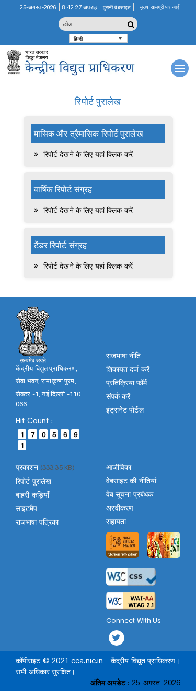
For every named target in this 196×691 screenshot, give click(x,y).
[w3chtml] (131, 601)
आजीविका (118, 466)
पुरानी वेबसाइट (117, 7)
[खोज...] (130, 24)
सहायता (116, 521)
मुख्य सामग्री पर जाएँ (159, 6)
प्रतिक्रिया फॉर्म (126, 382)
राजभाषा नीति (123, 355)
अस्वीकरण (120, 507)
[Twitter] (116, 638)
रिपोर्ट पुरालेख (33, 481)
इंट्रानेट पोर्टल (125, 409)
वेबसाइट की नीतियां (131, 480)
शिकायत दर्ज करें (128, 368)
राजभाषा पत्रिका (37, 521)
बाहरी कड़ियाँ (32, 494)
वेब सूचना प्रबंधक (130, 494)
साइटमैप (27, 508)
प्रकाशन (27, 466)
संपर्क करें (118, 396)
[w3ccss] (131, 577)
